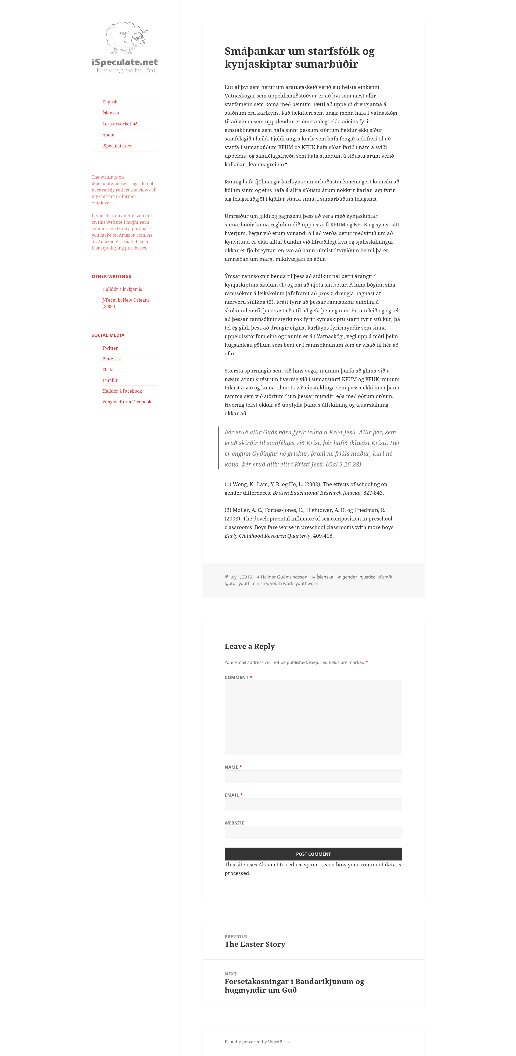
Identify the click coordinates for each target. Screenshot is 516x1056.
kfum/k (385, 577)
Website (234, 823)
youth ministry (253, 583)
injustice (367, 577)
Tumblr (110, 380)
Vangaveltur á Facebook (126, 402)
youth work (281, 583)
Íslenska (110, 113)
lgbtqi (230, 583)
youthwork (307, 583)
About (108, 135)
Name (233, 767)
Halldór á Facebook (122, 391)
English (109, 102)
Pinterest (111, 359)
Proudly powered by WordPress (258, 1042)
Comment (238, 677)
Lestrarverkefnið (120, 124)
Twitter (110, 348)
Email (234, 795)
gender (349, 577)
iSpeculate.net (117, 146)
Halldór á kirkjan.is (122, 289)
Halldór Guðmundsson (284, 577)
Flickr (108, 370)
